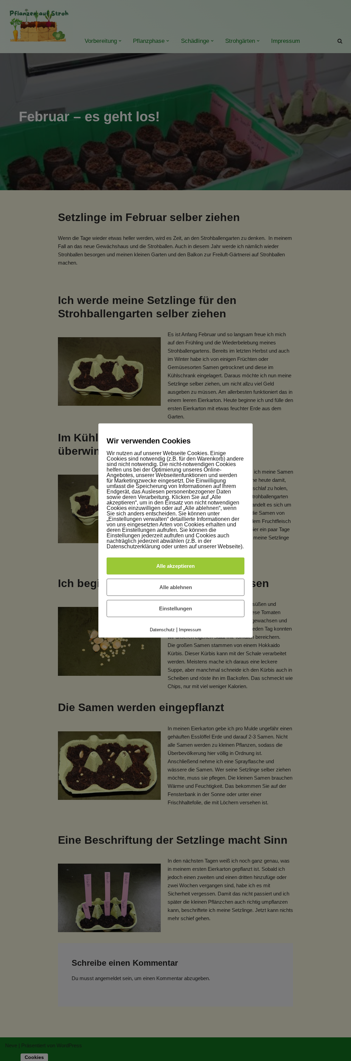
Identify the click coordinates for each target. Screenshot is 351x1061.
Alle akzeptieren (175, 566)
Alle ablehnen (175, 587)
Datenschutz (162, 629)
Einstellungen (175, 608)
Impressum (190, 629)
